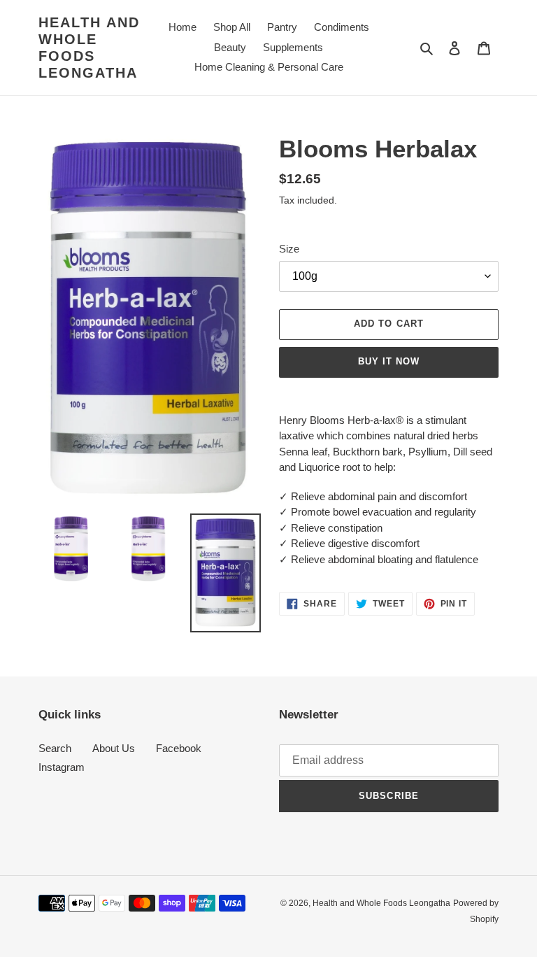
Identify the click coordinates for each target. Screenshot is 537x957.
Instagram (61, 767)
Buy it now (389, 361)
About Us (113, 748)
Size (289, 249)
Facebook (178, 748)
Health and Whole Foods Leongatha (89, 47)
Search (54, 748)
